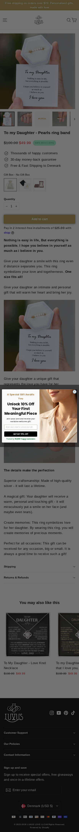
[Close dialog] (74, 392)
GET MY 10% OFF (20, 434)
